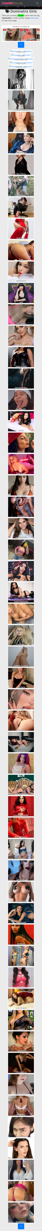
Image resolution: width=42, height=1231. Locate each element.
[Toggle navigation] (37, 3)
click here (35, 18)
